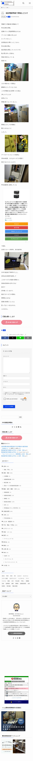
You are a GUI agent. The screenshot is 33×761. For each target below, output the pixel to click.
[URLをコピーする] (28, 337)
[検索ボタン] (23, 3)
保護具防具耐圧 (9, 495)
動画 (9, 581)
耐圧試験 (7, 482)
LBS (6, 505)
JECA (3, 575)
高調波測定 (7, 492)
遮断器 (7, 498)
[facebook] (12, 427)
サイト (4, 387)
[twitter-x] (14, 427)
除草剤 (3, 586)
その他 (6, 565)
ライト (27, 578)
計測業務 (7, 476)
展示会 (6, 542)
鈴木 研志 (22, 450)
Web (5, 552)
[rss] (20, 427)
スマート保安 (5, 578)
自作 (29, 583)
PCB (7, 575)
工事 (6, 515)
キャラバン (25, 575)
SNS (11, 575)
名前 (5, 375)
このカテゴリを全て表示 (16, 697)
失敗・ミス (7, 532)
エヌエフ (19, 575)
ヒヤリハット (7, 528)
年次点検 (17, 581)
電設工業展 (14, 586)
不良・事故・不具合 (10, 525)
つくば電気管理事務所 (16, 633)
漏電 (12, 583)
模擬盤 (27, 581)
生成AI (7, 555)
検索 (20, 417)
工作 (12, 581)
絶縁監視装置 (23, 583)
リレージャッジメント (11, 562)
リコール (4, 581)
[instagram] (16, 427)
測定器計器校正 (9, 501)
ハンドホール (21, 578)
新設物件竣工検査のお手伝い (9, 450)
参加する (26, 699)
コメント (6, 356)
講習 (5, 535)
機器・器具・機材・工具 (11, 489)
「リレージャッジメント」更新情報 (11, 454)
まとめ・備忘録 (8, 521)
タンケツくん (9, 559)
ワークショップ (8, 538)
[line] (18, 427)
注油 (3, 583)
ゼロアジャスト (13, 578)
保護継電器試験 (9, 479)
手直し (22, 581)
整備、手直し (8, 469)
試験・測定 (7, 473)
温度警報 (8, 583)
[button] (5, 337)
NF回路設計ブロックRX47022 (12, 508)
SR (15, 575)
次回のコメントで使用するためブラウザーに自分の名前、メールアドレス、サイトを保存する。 (17, 393)
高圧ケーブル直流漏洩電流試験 (12, 485)
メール (5, 381)
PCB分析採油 (8, 518)
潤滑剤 (16, 583)
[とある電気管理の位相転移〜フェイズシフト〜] (7, 3)
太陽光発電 (7, 511)
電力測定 (9, 586)
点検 (9, 16)
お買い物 (7, 549)
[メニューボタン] (30, 3)
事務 (6, 545)
